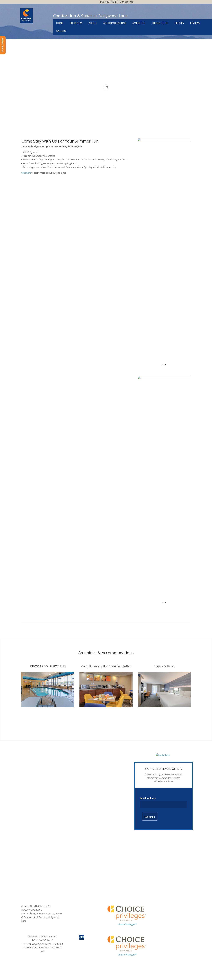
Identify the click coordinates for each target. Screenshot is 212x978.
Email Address (148, 798)
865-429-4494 (108, 1)
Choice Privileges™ (127, 924)
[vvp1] (164, 378)
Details (48, 713)
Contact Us (126, 1)
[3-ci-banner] (164, 140)
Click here (26, 172)
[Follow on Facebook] (81, 906)
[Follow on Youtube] (87, 906)
